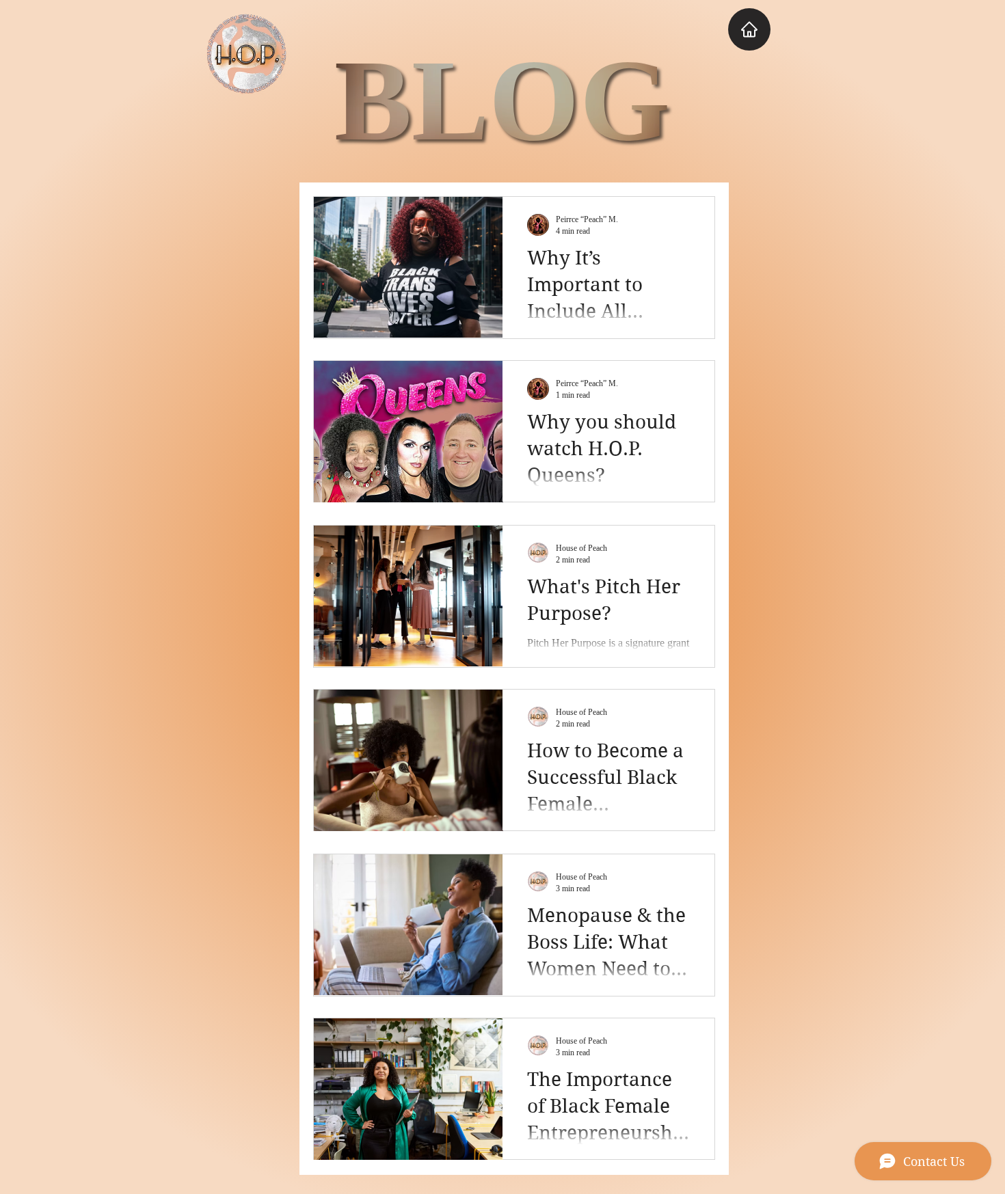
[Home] (749, 29)
